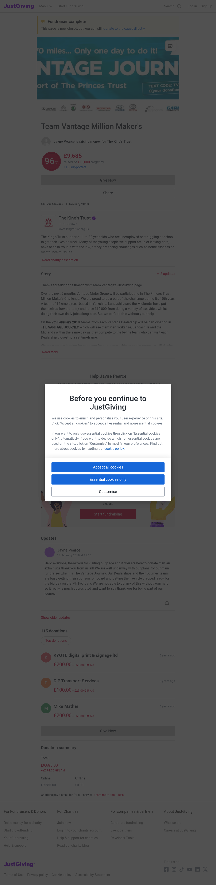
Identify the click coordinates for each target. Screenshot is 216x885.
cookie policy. (114, 449)
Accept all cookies (108, 467)
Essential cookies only (108, 479)
